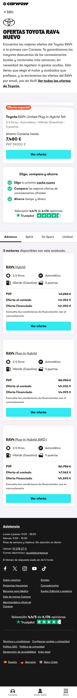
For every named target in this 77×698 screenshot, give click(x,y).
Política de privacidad (32, 646)
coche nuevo (46, 182)
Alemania (30, 662)
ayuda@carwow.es (37, 552)
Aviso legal (44, 651)
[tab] (10, 237)
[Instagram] (25, 569)
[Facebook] (5, 569)
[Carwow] (15, 4)
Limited (67, 237)
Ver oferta (38, 154)
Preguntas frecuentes (15, 585)
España (12, 662)
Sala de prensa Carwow (17, 596)
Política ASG (10, 646)
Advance (10, 237)
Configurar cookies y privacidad (51, 641)
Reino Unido (51, 662)
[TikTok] (44, 569)
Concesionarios (50, 585)
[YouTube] (34, 569)
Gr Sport (48, 237)
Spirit (29, 237)
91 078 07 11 (20, 548)
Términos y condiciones (16, 641)
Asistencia (11, 526)
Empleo (45, 579)
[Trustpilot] (38, 215)
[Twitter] (15, 569)
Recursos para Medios (15, 591)
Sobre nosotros (12, 579)
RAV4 (10, 12)
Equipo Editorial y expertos (56, 591)
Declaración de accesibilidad (19, 651)
